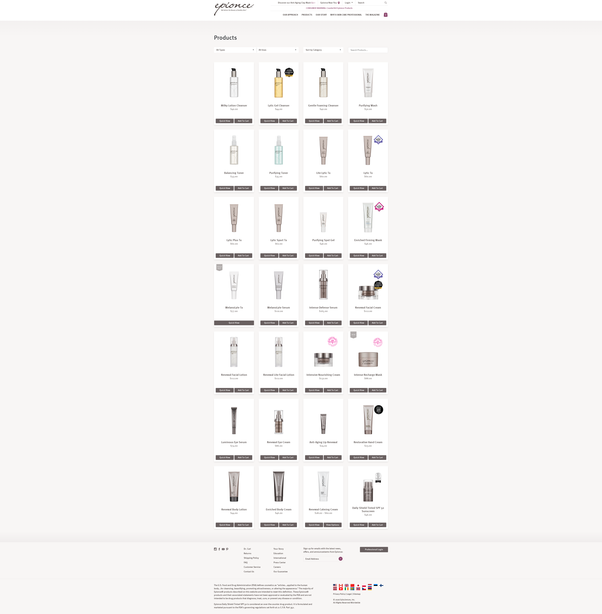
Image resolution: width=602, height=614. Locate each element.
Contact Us (249, 571)
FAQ (246, 562)
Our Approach (290, 14)
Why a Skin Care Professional (346, 14)
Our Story (321, 14)
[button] (235, 50)
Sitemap (356, 594)
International (280, 557)
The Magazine (372, 14)
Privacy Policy (339, 594)
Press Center (280, 562)
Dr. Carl (247, 548)
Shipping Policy (251, 557)
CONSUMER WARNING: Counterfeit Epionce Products (329, 8)
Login (348, 2)
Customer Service (252, 567)
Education (278, 553)
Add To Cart (243, 120)
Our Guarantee (281, 571)
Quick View (224, 120)
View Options (332, 524)
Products (307, 14)
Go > (313, 2)
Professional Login (374, 549)
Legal (349, 594)
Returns (247, 553)
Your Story (279, 548)
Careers (277, 567)
